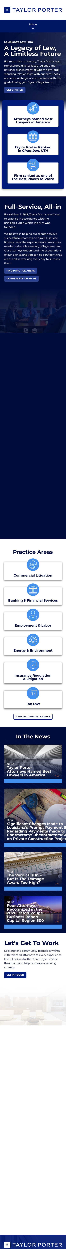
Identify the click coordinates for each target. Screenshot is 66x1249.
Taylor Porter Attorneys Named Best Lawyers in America (29, 771)
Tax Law (33, 704)
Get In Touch (15, 974)
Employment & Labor (33, 625)
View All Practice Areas (33, 716)
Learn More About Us (21, 278)
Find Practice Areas (20, 270)
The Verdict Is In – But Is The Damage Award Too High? (25, 879)
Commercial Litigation (33, 575)
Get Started (14, 89)
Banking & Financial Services (33, 600)
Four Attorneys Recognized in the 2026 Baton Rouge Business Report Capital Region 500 (25, 913)
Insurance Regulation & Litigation (33, 677)
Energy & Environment (33, 650)
